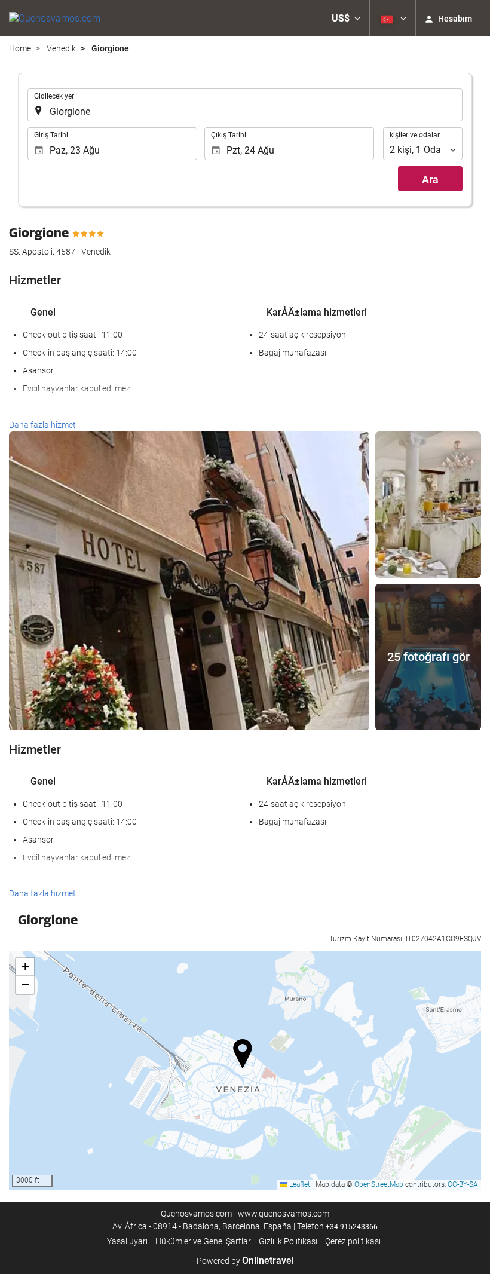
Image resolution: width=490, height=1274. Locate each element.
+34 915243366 (352, 1227)
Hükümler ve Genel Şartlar (203, 1241)
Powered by (245, 1261)
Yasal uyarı (127, 1241)
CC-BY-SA (463, 1184)
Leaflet (298, 1184)
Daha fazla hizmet (42, 425)
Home (20, 48)
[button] (346, 18)
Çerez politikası (353, 1241)
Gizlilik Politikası (288, 1241)
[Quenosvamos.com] (54, 18)
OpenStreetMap (378, 1184)
